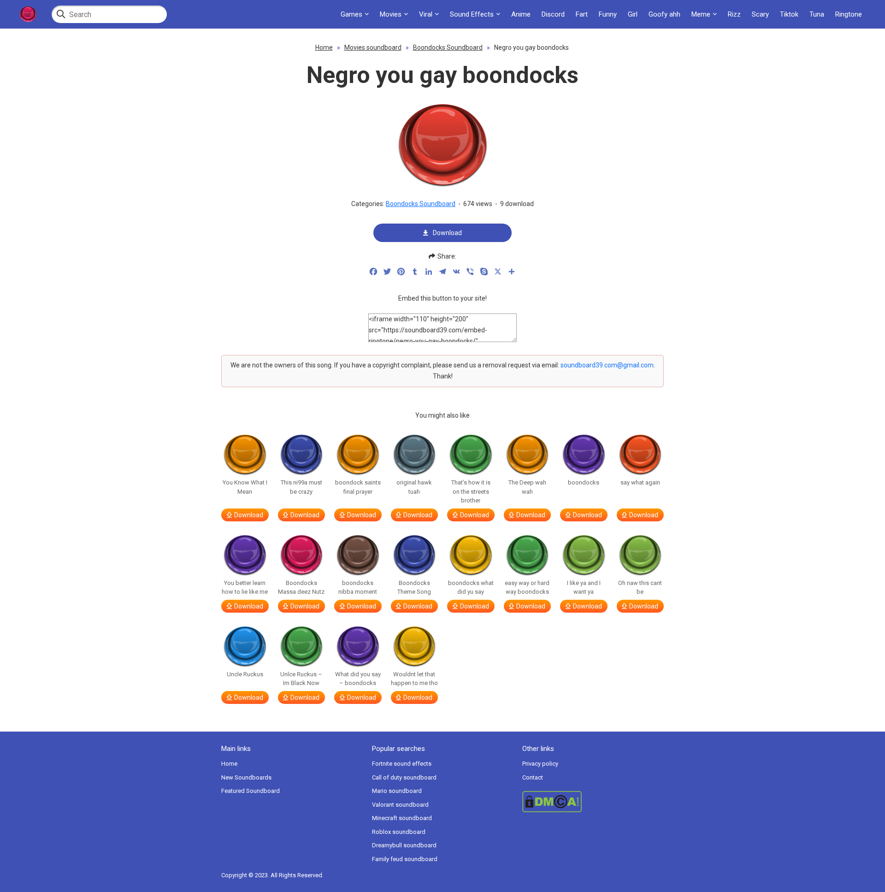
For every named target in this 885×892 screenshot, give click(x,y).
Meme (700, 14)
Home (324, 47)
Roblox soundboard (398, 831)
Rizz (734, 14)
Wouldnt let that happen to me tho (414, 679)
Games (351, 14)
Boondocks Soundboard (448, 47)
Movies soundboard (372, 47)
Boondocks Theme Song (414, 587)
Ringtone (848, 14)
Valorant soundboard (400, 804)
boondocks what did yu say (471, 587)
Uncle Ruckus (245, 674)
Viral (425, 14)
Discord (553, 14)
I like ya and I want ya (584, 587)
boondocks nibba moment (357, 587)
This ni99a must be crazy (301, 487)
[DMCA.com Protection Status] (593, 801)
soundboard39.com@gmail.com (607, 365)
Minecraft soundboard (402, 818)
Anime (521, 14)
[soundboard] (28, 14)
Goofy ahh (664, 14)
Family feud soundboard (404, 859)
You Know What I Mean (245, 487)
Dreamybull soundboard (404, 845)
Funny (608, 14)
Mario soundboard (397, 790)
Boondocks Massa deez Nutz (301, 587)
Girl (632, 14)
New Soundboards (246, 777)
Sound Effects (472, 14)
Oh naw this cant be (640, 587)
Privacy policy (540, 763)
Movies (390, 14)
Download (447, 232)
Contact (532, 777)
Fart (582, 14)
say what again (640, 482)
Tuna (816, 14)
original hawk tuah (414, 487)
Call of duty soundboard (404, 777)
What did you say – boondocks (358, 679)
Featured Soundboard (250, 790)
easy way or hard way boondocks (527, 587)
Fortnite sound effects (401, 763)
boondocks (583, 482)
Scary (760, 14)
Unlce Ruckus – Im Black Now (301, 679)
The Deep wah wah (527, 487)
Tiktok (789, 14)
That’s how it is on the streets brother (470, 491)
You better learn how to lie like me (245, 587)
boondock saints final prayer (358, 487)
